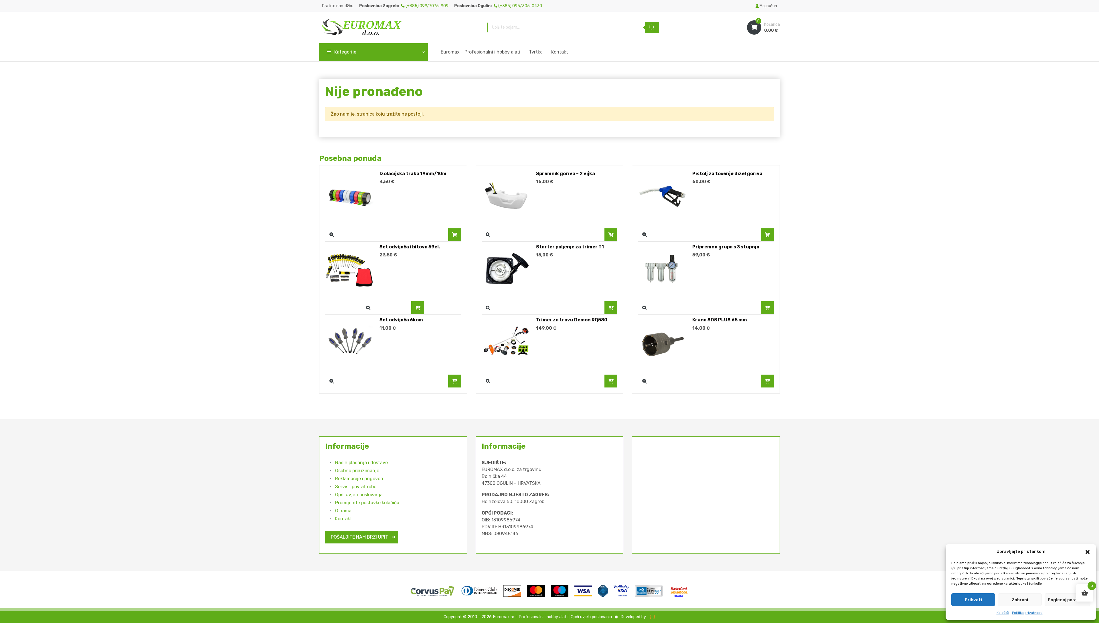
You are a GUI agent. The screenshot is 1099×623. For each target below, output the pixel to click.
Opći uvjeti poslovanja (359, 494)
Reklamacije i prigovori (359, 478)
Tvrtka (536, 52)
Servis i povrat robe (355, 486)
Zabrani (1020, 599)
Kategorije (345, 52)
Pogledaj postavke (1067, 599)
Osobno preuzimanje (357, 470)
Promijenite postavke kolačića (367, 502)
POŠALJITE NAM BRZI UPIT (359, 537)
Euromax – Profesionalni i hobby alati (480, 52)
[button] (1087, 551)
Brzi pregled (331, 234)
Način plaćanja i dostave (361, 462)
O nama (343, 510)
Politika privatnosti (1027, 613)
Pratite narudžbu (337, 5)
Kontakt (559, 52)
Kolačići (1003, 613)
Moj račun (768, 5)
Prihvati (973, 599)
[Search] (652, 27)
